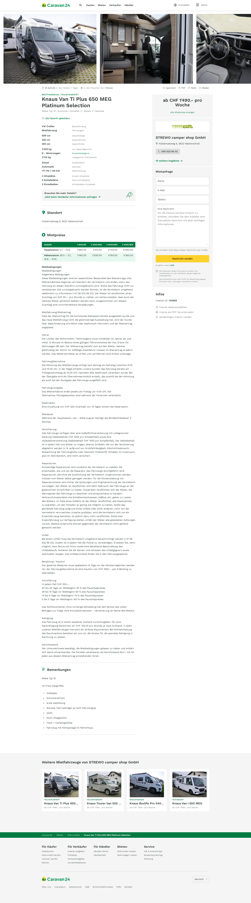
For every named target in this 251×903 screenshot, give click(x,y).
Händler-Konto (101, 851)
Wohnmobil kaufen (51, 855)
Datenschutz (75, 887)
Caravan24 (47, 835)
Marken (45, 862)
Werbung (148, 859)
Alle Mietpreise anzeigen (182, 112)
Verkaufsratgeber (76, 859)
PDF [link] (183, 88)
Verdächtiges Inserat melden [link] (175, 317)
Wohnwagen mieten (127, 855)
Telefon (162, 199)
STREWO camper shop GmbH (181, 138)
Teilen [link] (194, 88)
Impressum (60, 887)
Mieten (102, 5)
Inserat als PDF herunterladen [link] (176, 312)
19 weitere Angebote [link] (167, 160)
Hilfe (118, 887)
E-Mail (161, 190)
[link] (61, 790)
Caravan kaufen (50, 859)
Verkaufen (115, 5)
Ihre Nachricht (166, 208)
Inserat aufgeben (76, 851)
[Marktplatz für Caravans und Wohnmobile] (56, 5)
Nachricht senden (182, 258)
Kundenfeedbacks (77, 862)
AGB (172, 265)
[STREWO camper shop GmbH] (182, 127)
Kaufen (90, 5)
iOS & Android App (153, 851)
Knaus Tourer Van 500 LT (104, 803)
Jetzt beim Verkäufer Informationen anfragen (70, 197)
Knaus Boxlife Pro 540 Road (149, 803)
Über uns (46, 887)
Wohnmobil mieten (126, 851)
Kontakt (128, 887)
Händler (128, 5)
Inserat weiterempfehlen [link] (173, 307)
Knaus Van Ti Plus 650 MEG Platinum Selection (77, 803)
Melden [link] (205, 88)
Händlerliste (100, 855)
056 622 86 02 (170, 151)
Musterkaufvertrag (153, 855)
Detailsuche (48, 851)
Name (161, 181)
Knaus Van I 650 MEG (187, 803)
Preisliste (72, 855)
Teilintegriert (69, 94)
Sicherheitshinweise (103, 887)
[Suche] (81, 5)
